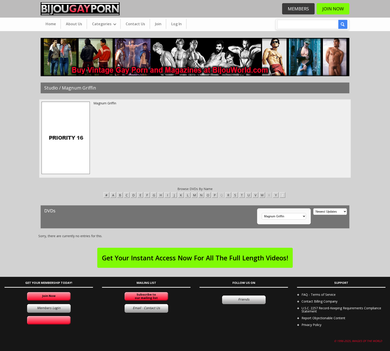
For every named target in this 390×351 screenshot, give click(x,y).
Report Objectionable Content (323, 318)
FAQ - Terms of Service (319, 294)
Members (298, 9)
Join (158, 23)
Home (51, 23)
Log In (176, 23)
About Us (74, 23)
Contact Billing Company (319, 301)
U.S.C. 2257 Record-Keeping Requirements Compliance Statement (341, 309)
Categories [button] (102, 23)
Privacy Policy (311, 325)
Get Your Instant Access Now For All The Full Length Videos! (195, 257)
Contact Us (135, 23)
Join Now (333, 9)
